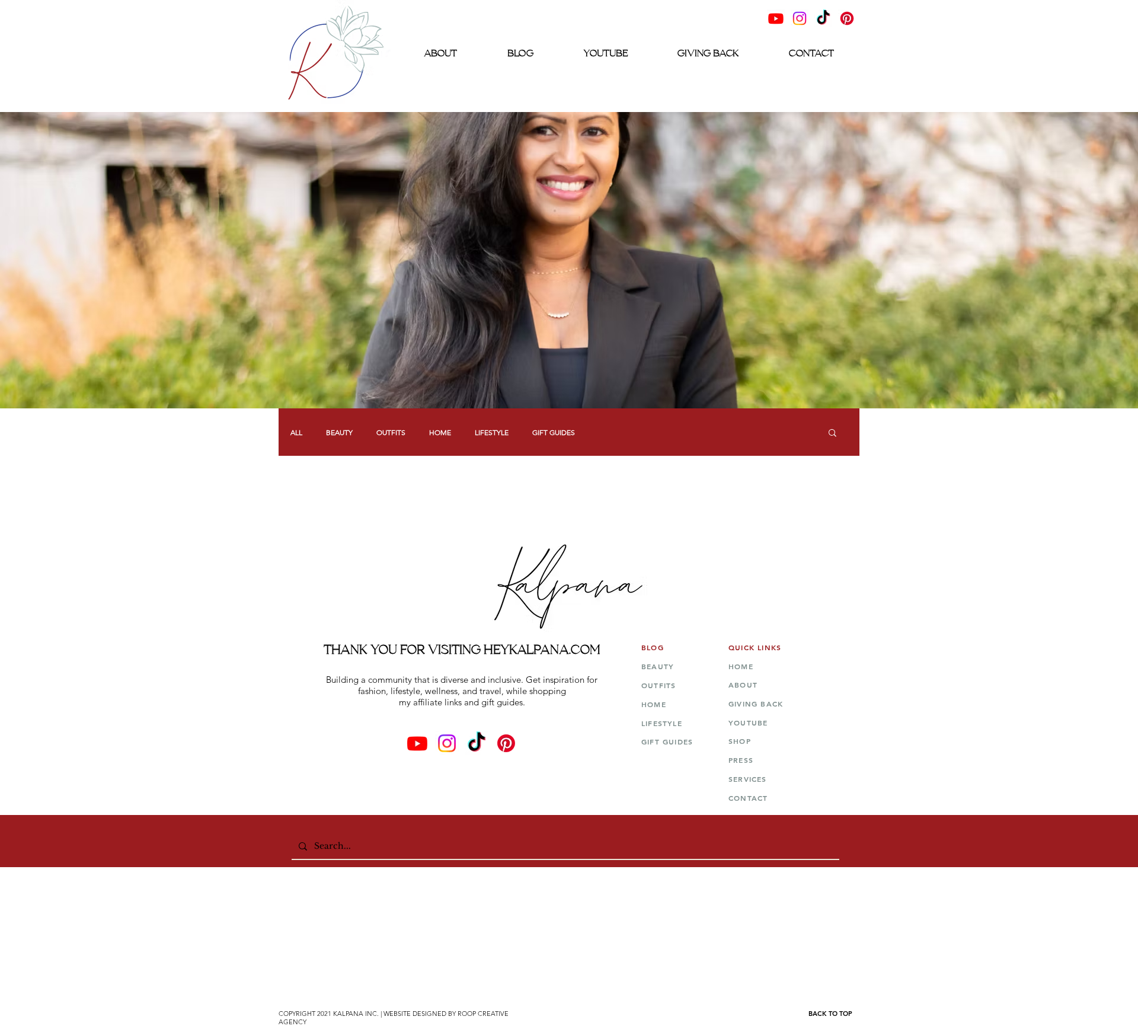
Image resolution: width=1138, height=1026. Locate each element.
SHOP (741, 741)
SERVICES (747, 779)
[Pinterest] (847, 18)
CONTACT (748, 798)
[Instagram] (799, 18)
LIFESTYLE (492, 432)
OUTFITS (390, 432)
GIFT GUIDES (553, 432)
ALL (296, 432)
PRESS (742, 760)
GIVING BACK (755, 703)
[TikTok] (823, 18)
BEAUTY (339, 432)
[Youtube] (776, 18)
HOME (440, 432)
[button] (832, 433)
